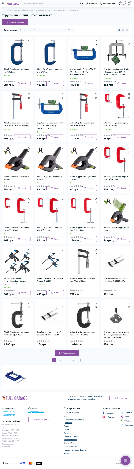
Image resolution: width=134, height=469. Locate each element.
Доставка (68, 423)
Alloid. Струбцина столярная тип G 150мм (49, 70)
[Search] (81, 3)
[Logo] (12, 3)
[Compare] (29, 44)
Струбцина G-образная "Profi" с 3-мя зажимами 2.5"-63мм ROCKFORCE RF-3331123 (116, 72)
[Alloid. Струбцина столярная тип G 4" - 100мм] (117, 159)
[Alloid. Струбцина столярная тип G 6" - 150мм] (83, 210)
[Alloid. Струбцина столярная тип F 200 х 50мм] (83, 106)
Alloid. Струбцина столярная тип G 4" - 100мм (116, 177)
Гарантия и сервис (71, 412)
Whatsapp (128, 421)
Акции (66, 453)
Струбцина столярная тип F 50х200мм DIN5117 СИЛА (49, 333)
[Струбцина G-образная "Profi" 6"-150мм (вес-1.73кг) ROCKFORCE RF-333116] (83, 52)
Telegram (128, 413)
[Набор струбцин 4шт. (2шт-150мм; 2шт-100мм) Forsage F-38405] (17, 261)
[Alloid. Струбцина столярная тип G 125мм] (17, 52)
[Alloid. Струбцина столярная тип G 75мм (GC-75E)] (17, 315)
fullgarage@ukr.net (36, 412)
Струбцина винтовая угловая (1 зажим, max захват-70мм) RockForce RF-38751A (116, 335)
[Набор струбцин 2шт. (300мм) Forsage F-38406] (50, 261)
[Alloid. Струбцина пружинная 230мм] (50, 159)
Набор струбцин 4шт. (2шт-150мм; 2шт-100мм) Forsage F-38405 (15, 281)
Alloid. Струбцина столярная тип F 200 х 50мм (82, 124)
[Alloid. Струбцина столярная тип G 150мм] (50, 52)
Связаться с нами (71, 436)
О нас (66, 416)
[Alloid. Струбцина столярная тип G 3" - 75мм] (50, 210)
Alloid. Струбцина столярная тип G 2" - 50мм (116, 124)
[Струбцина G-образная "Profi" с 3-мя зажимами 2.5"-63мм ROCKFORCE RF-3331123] (117, 52)
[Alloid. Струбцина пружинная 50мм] (117, 210)
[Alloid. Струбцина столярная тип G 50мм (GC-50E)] (83, 315)
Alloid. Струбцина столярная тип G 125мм (16, 70)
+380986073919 (8, 412)
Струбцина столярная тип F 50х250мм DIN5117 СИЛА (115, 279)
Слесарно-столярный (43, 10)
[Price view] (127, 30)
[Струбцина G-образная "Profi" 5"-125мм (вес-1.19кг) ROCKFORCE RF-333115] (50, 106)
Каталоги (67, 433)
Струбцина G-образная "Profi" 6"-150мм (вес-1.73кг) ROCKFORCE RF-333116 (83, 72)
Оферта (67, 429)
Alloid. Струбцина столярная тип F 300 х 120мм (82, 279)
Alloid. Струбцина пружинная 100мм (16, 177)
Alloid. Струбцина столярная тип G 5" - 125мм (16, 228)
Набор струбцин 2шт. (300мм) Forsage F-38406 (50, 279)
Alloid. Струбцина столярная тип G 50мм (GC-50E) (82, 333)
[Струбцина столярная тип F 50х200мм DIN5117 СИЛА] (50, 315)
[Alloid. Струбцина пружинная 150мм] (83, 159)
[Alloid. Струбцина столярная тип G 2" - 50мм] (117, 106)
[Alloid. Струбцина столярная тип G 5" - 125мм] (17, 210)
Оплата (67, 426)
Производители (70, 446)
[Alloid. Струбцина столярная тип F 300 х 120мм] (83, 261)
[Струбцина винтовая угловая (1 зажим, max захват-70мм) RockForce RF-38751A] (117, 315)
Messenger (128, 425)
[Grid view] (119, 30)
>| (80, 360)
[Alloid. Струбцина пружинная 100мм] (17, 159)
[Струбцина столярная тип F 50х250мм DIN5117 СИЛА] (117, 261)
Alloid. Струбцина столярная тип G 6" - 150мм (82, 228)
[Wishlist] (29, 40)
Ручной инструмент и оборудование (19, 10)
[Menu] (3, 3)
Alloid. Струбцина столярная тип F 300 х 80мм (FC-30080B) (16, 124)
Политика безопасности (74, 419)
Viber (126, 417)
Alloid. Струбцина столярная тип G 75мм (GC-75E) (16, 333)
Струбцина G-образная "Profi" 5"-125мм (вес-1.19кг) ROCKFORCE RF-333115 (50, 125)
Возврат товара (70, 440)
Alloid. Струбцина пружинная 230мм (49, 177)
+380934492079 (8, 415)
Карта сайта (69, 443)
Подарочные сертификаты (75, 450)
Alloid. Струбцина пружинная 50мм (116, 228)
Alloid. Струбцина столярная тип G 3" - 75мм (49, 228)
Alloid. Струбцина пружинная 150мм (83, 177)
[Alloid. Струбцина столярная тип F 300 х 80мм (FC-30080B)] (17, 106)
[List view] (123, 30)
